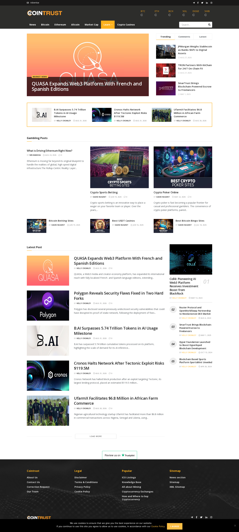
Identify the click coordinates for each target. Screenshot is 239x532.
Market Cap (91, 24)
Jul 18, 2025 (201, 225)
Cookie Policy (82, 491)
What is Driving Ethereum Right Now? (49, 150)
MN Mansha (35, 155)
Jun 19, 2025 (115, 197)
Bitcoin (45, 24)
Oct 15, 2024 (206, 352)
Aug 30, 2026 (200, 120)
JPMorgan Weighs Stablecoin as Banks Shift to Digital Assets (195, 50)
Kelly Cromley (64, 120)
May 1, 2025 (205, 335)
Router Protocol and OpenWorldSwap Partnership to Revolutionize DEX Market (195, 310)
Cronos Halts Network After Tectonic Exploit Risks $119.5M (130, 113)
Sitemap (174, 482)
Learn (107, 24)
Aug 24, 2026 (50, 155)
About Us (32, 477)
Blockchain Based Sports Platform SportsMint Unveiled (195, 361)
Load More (96, 436)
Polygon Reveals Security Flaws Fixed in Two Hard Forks (118, 295)
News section (178, 477)
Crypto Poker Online (166, 192)
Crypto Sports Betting (103, 192)
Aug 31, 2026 (80, 120)
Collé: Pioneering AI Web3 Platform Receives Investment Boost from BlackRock (184, 286)
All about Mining (131, 486)
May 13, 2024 (196, 298)
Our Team (33, 491)
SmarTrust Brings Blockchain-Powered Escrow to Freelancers (194, 86)
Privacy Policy (82, 486)
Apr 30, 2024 (206, 366)
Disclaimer (80, 477)
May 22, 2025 (180, 197)
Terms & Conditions (86, 482)
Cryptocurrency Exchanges (137, 491)
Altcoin (75, 24)
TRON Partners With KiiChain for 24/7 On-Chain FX (195, 66)
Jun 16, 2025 (137, 225)
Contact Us (33, 482)
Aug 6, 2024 (205, 318)
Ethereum (60, 24)
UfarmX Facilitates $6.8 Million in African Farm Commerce (188, 113)
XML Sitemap (177, 486)
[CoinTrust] (39, 517)
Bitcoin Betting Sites (61, 220)
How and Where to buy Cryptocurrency (135, 498)
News (32, 24)
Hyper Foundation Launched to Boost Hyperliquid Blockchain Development (194, 345)
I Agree (174, 526)
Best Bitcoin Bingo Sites (190, 220)
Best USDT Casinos (123, 220)
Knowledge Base (131, 482)
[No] (235, 525)
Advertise (34, 2)
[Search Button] (209, 25)
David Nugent (99, 197)
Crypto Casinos (126, 24)
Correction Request (38, 486)
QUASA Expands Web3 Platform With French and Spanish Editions (87, 86)
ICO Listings (129, 477)
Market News (40, 76)
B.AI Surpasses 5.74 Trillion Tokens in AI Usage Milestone (70, 113)
